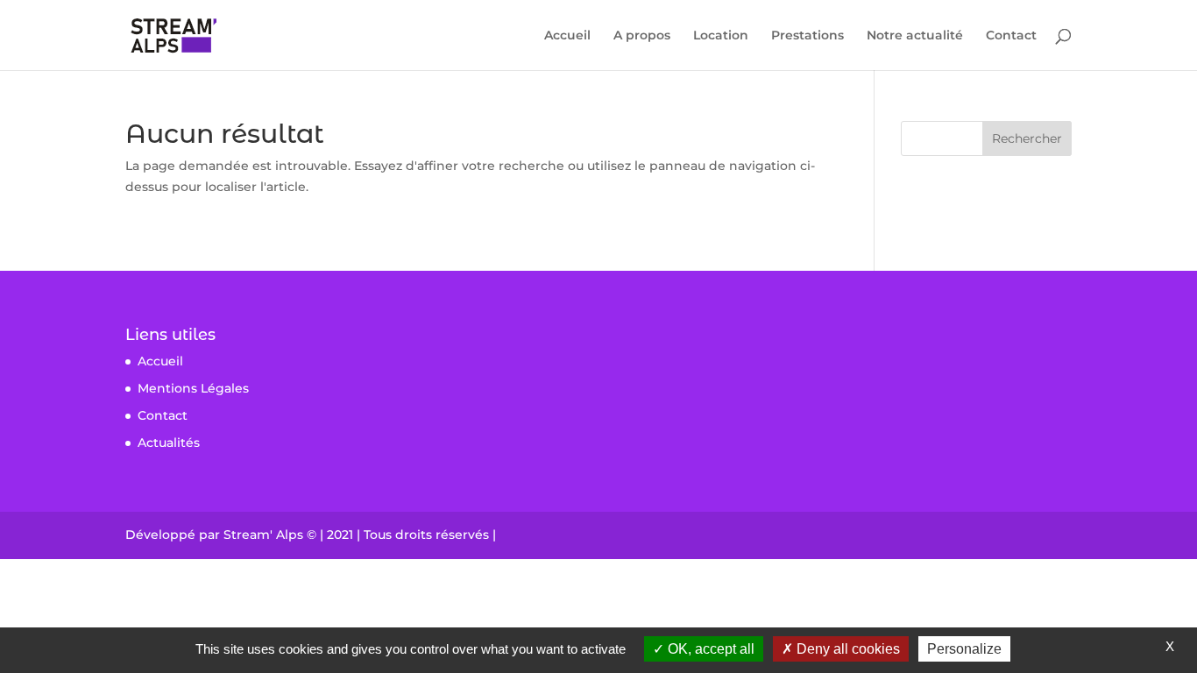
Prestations (807, 36)
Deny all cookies (846, 648)
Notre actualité (915, 36)
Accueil (567, 36)
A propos (641, 36)
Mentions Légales (193, 388)
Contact (1011, 36)
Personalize (964, 648)
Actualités (169, 442)
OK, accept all (709, 648)
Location (720, 36)
